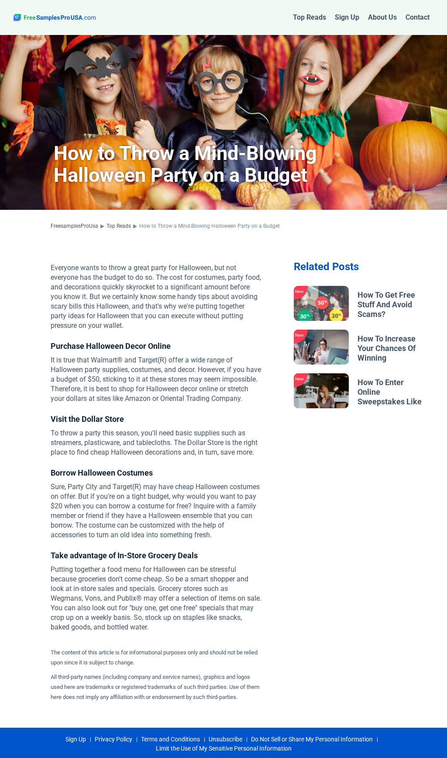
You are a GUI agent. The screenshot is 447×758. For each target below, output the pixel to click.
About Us (382, 17)
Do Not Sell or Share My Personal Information (312, 739)
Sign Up (347, 17)
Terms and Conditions (170, 739)
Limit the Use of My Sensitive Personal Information (224, 748)
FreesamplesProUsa (74, 226)
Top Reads (309, 17)
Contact (418, 17)
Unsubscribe (225, 739)
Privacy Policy (113, 739)
